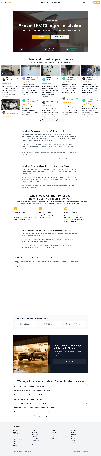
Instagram (73, 432)
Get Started (69, 361)
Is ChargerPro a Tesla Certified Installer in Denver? (29, 399)
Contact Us (54, 438)
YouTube (73, 440)
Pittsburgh (15, 441)
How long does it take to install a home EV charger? (29, 386)
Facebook (73, 434)
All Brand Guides (36, 444)
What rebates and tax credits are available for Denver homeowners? (34, 395)
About (59, 2)
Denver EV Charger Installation (49, 9)
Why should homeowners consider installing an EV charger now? (33, 416)
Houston (15, 445)
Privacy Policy (76, 451)
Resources (42, 2)
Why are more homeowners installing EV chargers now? (30, 403)
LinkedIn (73, 442)
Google (67, 62)
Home (39, 9)
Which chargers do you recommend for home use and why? (31, 412)
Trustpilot (59, 62)
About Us (54, 432)
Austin (14, 443)
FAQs (53, 436)
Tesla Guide (35, 434)
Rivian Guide (35, 436)
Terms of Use (85, 451)
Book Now (96, 2)
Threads (73, 438)
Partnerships (55, 434)
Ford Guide (35, 442)
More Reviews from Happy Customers (53, 120)
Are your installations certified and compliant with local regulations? (34, 407)
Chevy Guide (35, 438)
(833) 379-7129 (88, 2)
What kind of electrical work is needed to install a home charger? (33, 390)
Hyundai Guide (35, 440)
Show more (5, 96)
